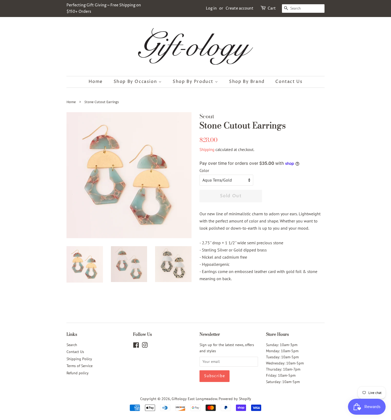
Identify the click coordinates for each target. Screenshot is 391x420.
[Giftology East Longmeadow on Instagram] (145, 346)
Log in (211, 8)
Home (96, 82)
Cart (272, 8)
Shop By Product (194, 82)
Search (71, 344)
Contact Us (288, 82)
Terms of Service (79, 365)
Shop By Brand (247, 82)
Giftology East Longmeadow (194, 398)
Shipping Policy (79, 358)
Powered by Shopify (235, 398)
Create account (239, 8)
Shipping (206, 149)
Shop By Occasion (136, 82)
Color (204, 170)
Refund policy (77, 373)
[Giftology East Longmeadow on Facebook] (136, 346)
